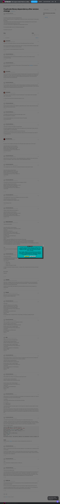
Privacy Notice (28, 253)
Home (7, 2)
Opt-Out (36, 254)
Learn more (31, 250)
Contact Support (34, 1)
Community (40, 1)
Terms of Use (35, 253)
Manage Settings (32, 256)
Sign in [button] (53, 1)
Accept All (26, 256)
